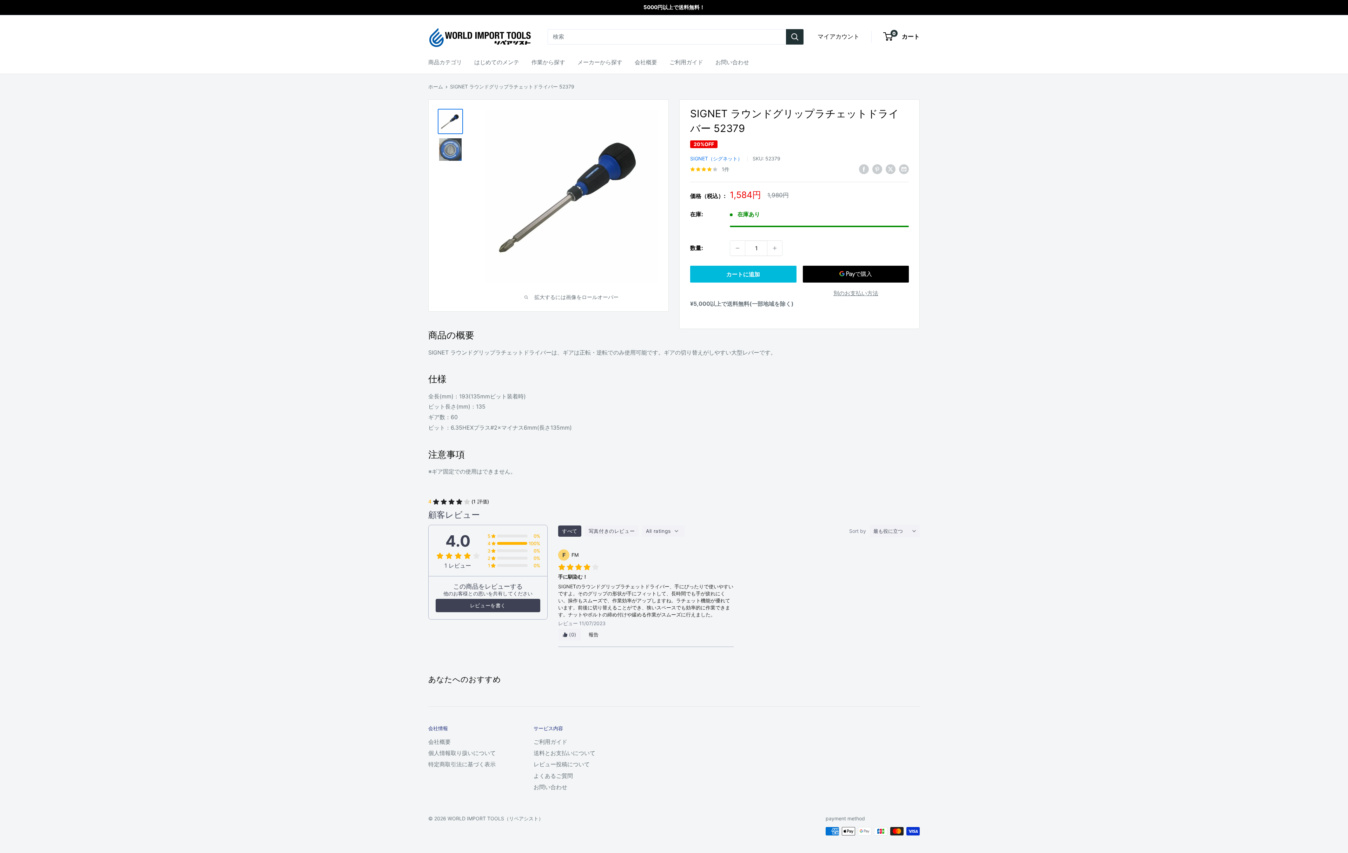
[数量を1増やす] (774, 248)
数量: (696, 247)
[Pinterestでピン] (877, 169)
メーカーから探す (599, 62)
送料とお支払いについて (564, 752)
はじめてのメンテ (496, 62)
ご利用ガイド (686, 62)
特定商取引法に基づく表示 (462, 764)
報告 (594, 634)
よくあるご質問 (553, 775)
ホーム (435, 87)
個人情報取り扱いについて (462, 752)
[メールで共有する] (904, 169)
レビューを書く (488, 605)
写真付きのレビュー (612, 531)
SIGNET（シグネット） (716, 158)
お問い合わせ (732, 62)
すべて (569, 531)
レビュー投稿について (562, 764)
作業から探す (548, 62)
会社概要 (646, 62)
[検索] (795, 37)
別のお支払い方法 (855, 293)
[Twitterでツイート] (891, 169)
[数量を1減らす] (737, 248)
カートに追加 (743, 274)
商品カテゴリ (445, 62)
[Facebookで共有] (864, 169)
